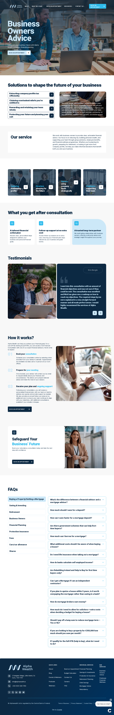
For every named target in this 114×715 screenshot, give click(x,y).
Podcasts (52, 681)
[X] (12, 692)
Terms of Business (63, 703)
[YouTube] (23, 692)
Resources (68, 6)
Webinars (52, 686)
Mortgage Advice (85, 686)
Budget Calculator (70, 673)
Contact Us (79, 6)
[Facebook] (9, 692)
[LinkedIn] (16, 692)
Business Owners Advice (102, 673)
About (27, 6)
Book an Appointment (54, 6)
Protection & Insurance (87, 676)
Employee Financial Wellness (102, 680)
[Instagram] (20, 692)
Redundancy (84, 689)
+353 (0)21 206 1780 (19, 686)
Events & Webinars (55, 677)
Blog (50, 673)
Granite (59, 710)
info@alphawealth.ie (19, 682)
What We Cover (37, 6)
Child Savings (84, 683)
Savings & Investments (87, 672)
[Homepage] (16, 6)
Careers (67, 681)
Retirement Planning (86, 679)
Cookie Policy (88, 703)
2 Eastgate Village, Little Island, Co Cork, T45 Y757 (23, 677)
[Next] (100, 313)
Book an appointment (95, 6)
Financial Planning (86, 669)
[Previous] (95, 313)
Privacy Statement (76, 703)
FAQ (65, 686)
